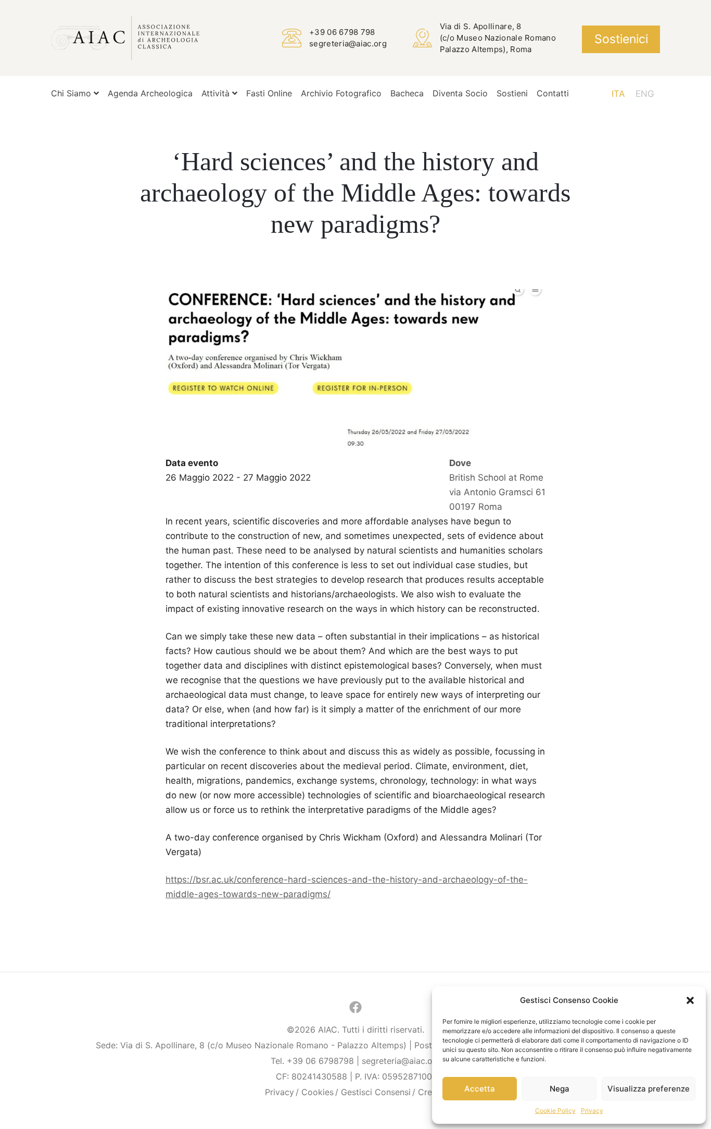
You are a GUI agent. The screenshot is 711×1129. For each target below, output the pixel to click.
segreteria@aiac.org (348, 43)
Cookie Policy (555, 1110)
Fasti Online (269, 93)
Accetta (479, 1089)
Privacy (592, 1110)
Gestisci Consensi (376, 1092)
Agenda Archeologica (150, 93)
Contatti (553, 93)
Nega (559, 1089)
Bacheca (407, 93)
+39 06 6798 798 (342, 32)
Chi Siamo (72, 93)
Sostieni (512, 93)
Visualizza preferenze (648, 1089)
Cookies (317, 1092)
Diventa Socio (460, 93)
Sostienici (621, 39)
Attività (216, 93)
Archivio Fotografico (341, 93)
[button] (690, 1000)
